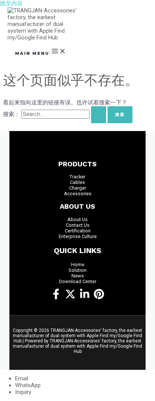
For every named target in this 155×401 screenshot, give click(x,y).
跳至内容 (11, 3)
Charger (77, 188)
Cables (77, 182)
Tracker (77, 176)
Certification (78, 231)
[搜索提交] (98, 114)
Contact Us (78, 225)
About (74, 219)
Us (85, 219)
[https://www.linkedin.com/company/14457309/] (84, 297)
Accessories (77, 193)
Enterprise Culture (78, 236)
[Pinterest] (99, 297)
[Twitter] (70, 297)
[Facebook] (56, 297)
